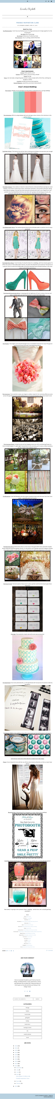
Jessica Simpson (30, 924)
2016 (16, 1059)
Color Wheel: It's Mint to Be (23, 1076)
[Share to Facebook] (9, 950)
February (18, 1083)
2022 (16, 1046)
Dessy (30, 923)
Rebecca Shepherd (34, 931)
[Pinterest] (51, 1)
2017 (16, 1057)
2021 (16, 1048)
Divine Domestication (26, 926)
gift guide (27, 1017)
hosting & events (27, 1027)
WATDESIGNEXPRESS (48, 1097)
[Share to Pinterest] (11, 950)
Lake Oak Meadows (28, 933)
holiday (27, 1021)
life (27, 1031)
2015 (16, 1061)
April (17, 1074)
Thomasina (26, 924)
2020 (16, 1050)
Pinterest (29, 938)
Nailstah (36, 921)
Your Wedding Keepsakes (27, 931)
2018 (16, 1054)
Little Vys (31, 926)
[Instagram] (48, 1)
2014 (16, 1063)
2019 (16, 1052)
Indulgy (29, 921)
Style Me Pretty (29, 928)
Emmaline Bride (29, 936)
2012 (16, 1086)
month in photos (27, 1034)
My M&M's (28, 941)
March (18, 1081)
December (19, 1067)
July (17, 1070)
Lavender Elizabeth (43, 1095)
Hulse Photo (33, 933)
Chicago (27, 1007)
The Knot (29, 940)
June (17, 1072)
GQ (22, 926)
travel (27, 1037)
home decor (27, 1024)
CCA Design (35, 926)
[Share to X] (7, 950)
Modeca (29, 919)
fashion (27, 1011)
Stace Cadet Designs (29, 945)
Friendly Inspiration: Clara (27, 23)
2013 (16, 1065)
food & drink (27, 1014)
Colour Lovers (29, 916)
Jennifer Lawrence (24, 921)
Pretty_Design (32, 921)
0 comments (50, 950)
